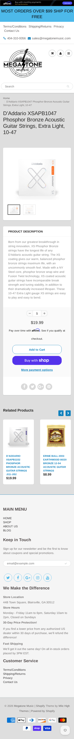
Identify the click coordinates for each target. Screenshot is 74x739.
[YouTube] (47, 578)
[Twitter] (8, 578)
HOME (7, 518)
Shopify (40, 705)
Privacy (59, 26)
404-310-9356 (16, 38)
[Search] (68, 86)
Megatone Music (24, 705)
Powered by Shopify (43, 711)
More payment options (37, 369)
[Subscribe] (65, 563)
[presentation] (61, 413)
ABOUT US (10, 526)
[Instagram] (38, 578)
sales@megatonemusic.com (51, 38)
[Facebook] (18, 578)
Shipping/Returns (40, 26)
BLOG (7, 530)
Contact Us (11, 30)
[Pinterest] (28, 578)
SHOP (7, 522)
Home (6, 98)
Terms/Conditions (15, 26)
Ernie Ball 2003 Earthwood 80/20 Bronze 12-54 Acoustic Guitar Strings (55, 463)
